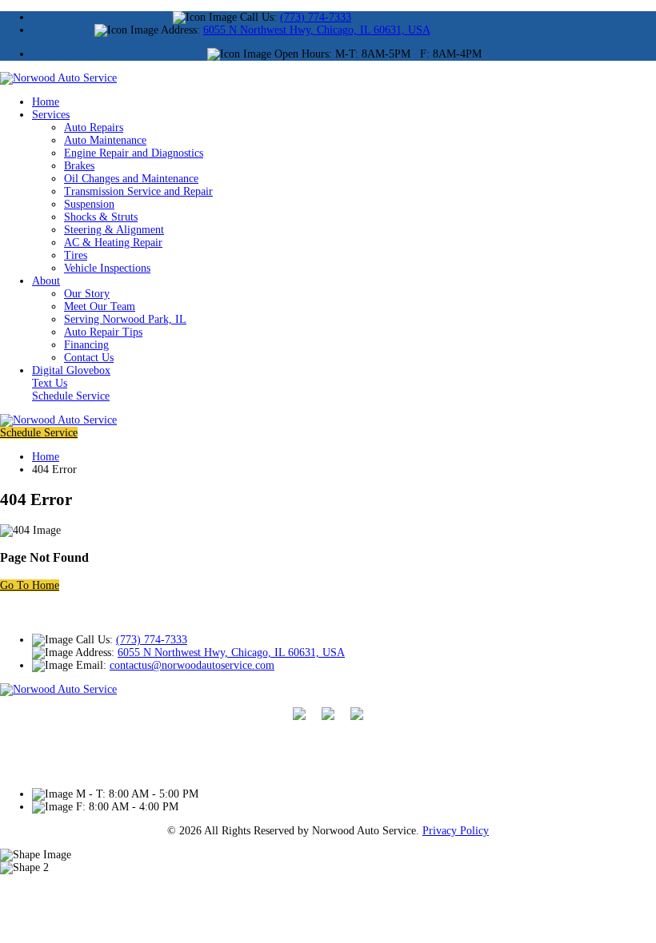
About (46, 281)
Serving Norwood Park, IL (125, 319)
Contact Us (89, 358)
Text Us (49, 383)
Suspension (89, 204)
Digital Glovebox (71, 370)
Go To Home (29, 585)
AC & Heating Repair (113, 243)
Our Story (87, 294)
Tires (75, 255)
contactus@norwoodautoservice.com (192, 665)
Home (45, 102)
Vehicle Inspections (107, 268)
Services (51, 115)
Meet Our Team (99, 306)
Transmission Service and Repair (138, 191)
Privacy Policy (455, 831)
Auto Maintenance (105, 140)
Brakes (79, 166)
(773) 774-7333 (315, 17)
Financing (86, 345)
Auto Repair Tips (103, 332)
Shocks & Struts (101, 217)
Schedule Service (71, 396)
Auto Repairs (93, 127)
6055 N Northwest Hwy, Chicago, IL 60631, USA (316, 30)
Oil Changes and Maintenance (131, 179)
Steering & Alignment (114, 230)
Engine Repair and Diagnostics (133, 153)
